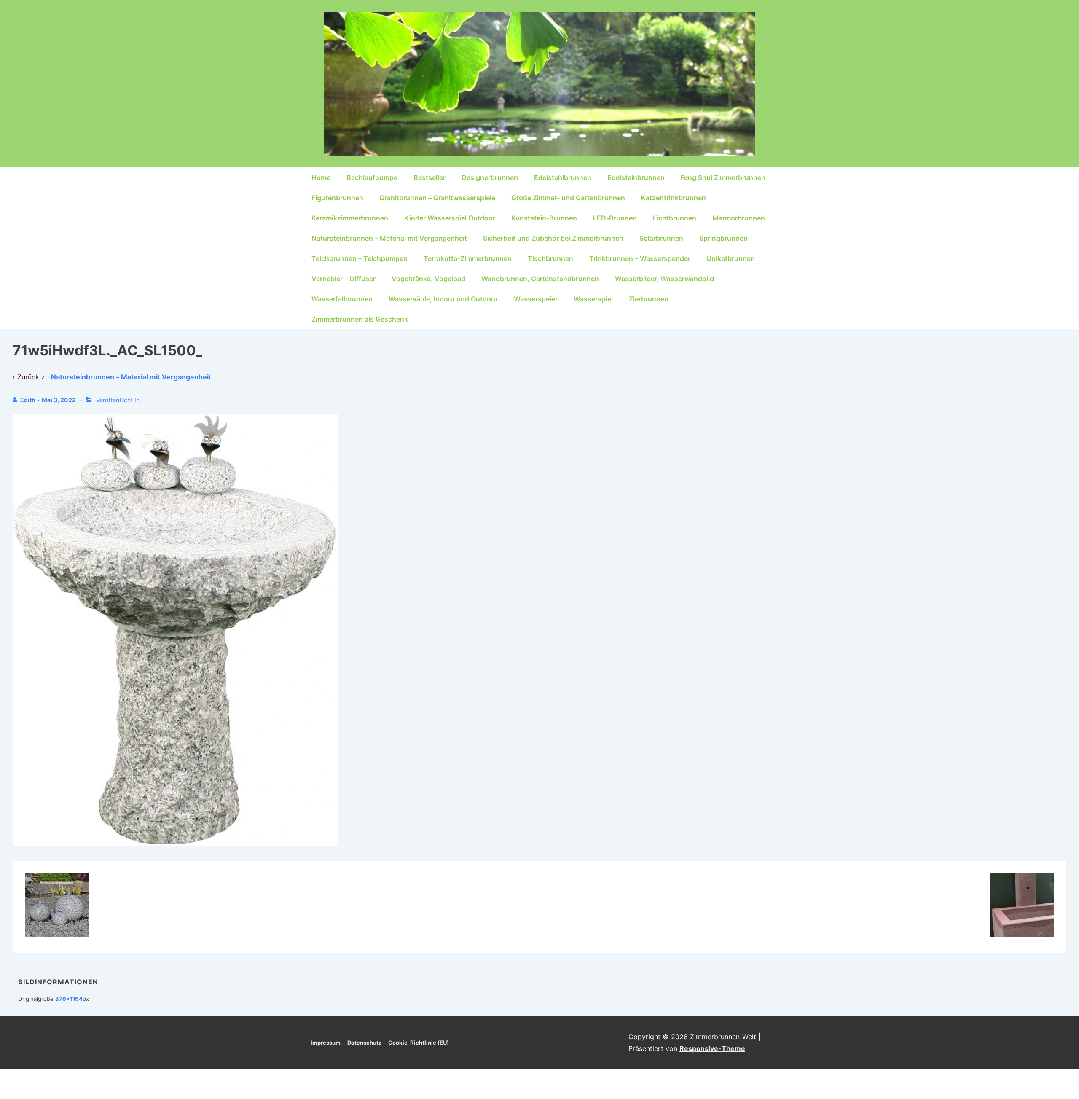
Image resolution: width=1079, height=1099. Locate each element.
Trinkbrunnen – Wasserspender (639, 258)
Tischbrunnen (550, 258)
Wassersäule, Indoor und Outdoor (443, 299)
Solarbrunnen (661, 238)
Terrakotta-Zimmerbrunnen (468, 258)
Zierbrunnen (648, 299)
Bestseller (429, 177)
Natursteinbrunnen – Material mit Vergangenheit (389, 238)
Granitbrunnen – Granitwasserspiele (437, 197)
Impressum (326, 1042)
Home (320, 177)
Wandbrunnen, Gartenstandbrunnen (540, 278)
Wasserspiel (593, 299)
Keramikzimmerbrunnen (349, 218)
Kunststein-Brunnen (544, 218)
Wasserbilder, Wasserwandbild (664, 278)
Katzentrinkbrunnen (673, 197)
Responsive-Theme (712, 1048)
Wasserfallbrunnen (342, 299)
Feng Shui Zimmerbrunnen (723, 177)
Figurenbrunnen (337, 197)
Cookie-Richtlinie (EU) (418, 1042)
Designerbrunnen (490, 177)
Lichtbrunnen (674, 218)
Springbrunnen (723, 238)
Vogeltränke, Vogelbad (428, 278)
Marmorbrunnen (738, 218)
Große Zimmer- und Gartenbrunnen (568, 197)
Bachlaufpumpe (371, 177)
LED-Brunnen (615, 218)
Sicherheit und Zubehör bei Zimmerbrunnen (553, 238)
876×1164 (69, 998)
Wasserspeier (536, 299)
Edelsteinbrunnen (636, 177)
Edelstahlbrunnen (562, 177)
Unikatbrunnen (730, 258)
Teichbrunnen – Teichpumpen (359, 258)
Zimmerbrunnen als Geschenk (359, 319)
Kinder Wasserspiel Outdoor (449, 218)
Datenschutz (364, 1042)
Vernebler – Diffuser (343, 278)
